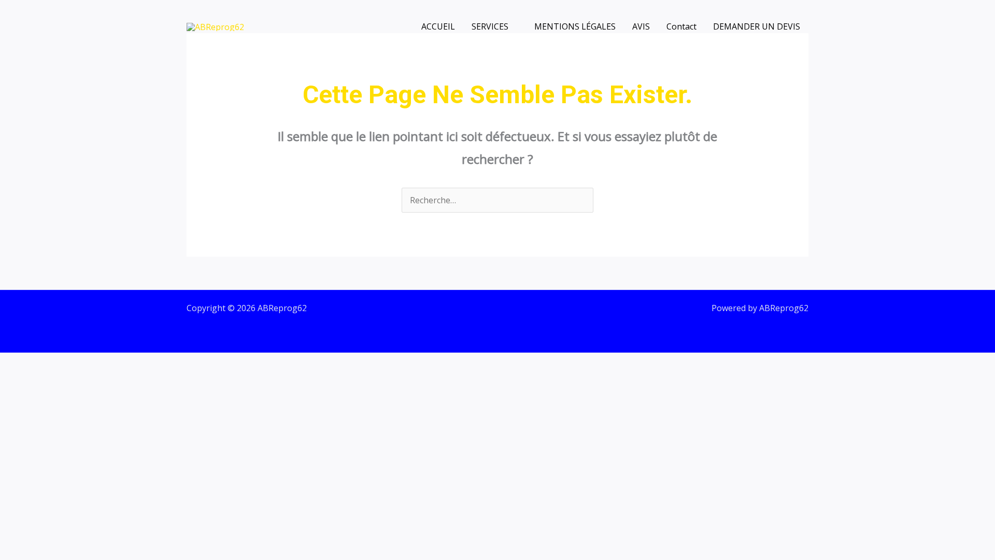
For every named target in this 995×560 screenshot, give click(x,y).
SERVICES (490, 26)
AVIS (641, 26)
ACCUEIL (438, 26)
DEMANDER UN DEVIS (756, 26)
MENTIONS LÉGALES (575, 26)
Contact (681, 26)
